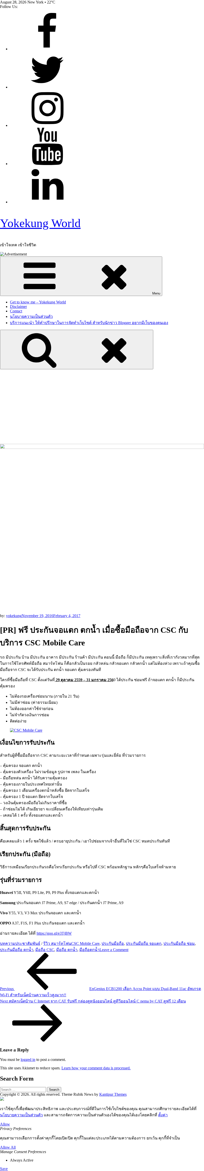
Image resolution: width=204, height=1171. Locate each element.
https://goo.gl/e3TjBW (54, 933)
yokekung (14, 616)
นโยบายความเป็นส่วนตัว (31, 316)
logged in (28, 1059)
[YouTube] (47, 164)
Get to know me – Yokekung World (38, 302)
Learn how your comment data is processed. (96, 1068)
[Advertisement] (102, 406)
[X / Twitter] (47, 87)
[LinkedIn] (47, 202)
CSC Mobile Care (85, 943)
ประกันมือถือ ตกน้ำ (16, 950)
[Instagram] (47, 125)
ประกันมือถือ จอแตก (143, 943)
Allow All (8, 1147)
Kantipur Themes (113, 1094)
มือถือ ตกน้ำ (66, 950)
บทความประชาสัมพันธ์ (20, 943)
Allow (5, 1124)
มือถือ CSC (44, 950)
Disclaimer (18, 306)
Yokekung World (40, 223)
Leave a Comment (114, 950)
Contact (16, 311)
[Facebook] (47, 49)
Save (4, 1169)
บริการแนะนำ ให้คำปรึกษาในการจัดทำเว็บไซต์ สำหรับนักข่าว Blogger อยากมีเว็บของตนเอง (89, 323)
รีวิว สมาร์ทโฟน (57, 943)
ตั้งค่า (163, 1115)
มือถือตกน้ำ (89, 950)
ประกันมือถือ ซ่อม (179, 943)
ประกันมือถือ (113, 943)
